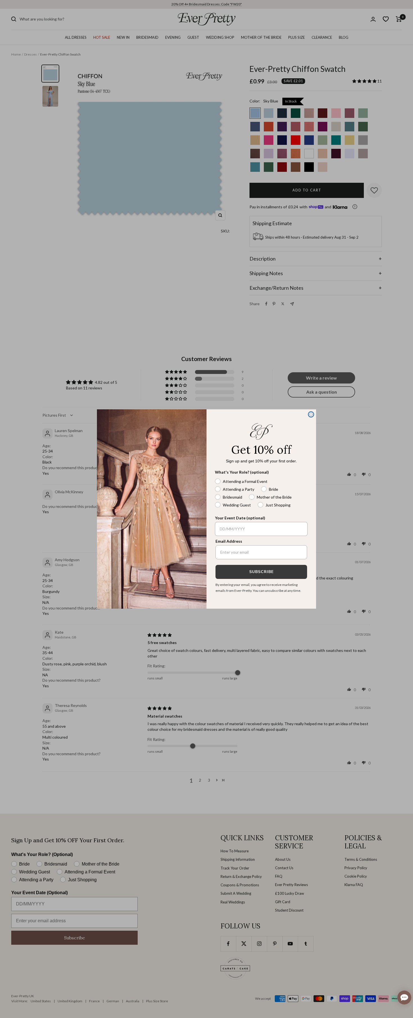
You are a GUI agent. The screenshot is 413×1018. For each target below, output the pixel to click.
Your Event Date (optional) (240, 517)
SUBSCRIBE (261, 571)
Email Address (228, 541)
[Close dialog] (311, 414)
